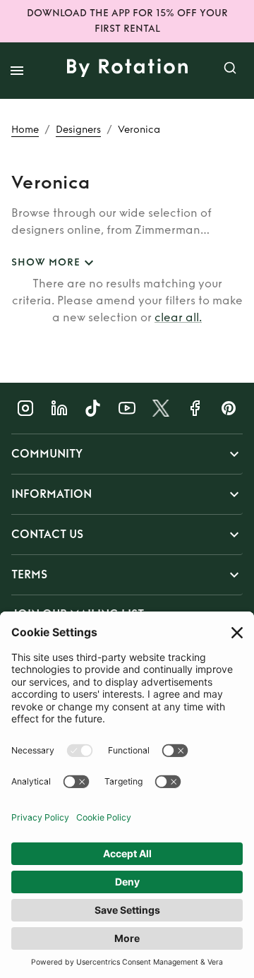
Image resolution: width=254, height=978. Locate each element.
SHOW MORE (45, 262)
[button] (127, 454)
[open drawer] (17, 70)
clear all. (178, 317)
